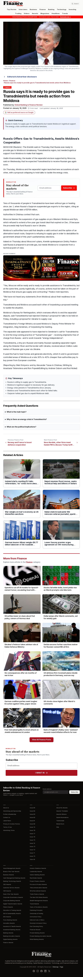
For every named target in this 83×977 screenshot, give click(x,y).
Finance (42, 9)
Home (5, 81)
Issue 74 (32, 843)
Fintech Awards (8, 907)
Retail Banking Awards (37, 939)
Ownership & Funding (36, 913)
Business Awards (8, 875)
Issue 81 (32, 820)
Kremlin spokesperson (53, 241)
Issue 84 (32, 811)
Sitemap (55, 967)
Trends (65, 13)
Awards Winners (61, 814)
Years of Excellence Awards (39, 907)
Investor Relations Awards (38, 868)
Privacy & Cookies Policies (11, 824)
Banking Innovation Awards (11, 936)
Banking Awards (8, 933)
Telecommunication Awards (38, 887)
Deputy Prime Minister (62, 324)
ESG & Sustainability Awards (12, 913)
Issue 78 (32, 830)
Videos (26, 13)
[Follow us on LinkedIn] (45, 971)
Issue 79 (32, 827)
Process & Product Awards (38, 884)
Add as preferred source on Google (20, 112)
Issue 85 (32, 808)
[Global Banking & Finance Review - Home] (22, 3)
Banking (51, 9)
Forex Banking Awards (10, 920)
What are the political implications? (21, 427)
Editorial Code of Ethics (37, 920)
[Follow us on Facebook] (41, 971)
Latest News (7, 820)
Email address (47, 789)
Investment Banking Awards (11, 929)
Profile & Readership (9, 814)
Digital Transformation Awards (12, 904)
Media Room (60, 824)
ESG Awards (7, 916)
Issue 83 (32, 814)
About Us (6, 808)
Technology (61, 9)
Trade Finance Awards (37, 894)
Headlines (56, 13)
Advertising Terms (9, 830)
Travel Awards (34, 904)
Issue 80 (32, 824)
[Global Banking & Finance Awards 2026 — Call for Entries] (41, 268)
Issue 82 (32, 817)
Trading (18, 13)
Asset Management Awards (11, 868)
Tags (61, 967)
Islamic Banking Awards (37, 875)
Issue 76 (32, 837)
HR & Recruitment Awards (38, 891)
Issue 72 (32, 849)
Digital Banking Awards (10, 939)
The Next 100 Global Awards (39, 897)
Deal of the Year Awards (11, 894)
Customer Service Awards (11, 887)
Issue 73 (32, 846)
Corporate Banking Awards (11, 900)
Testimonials (60, 820)
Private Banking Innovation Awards (40, 936)
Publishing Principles (36, 910)
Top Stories (11, 9)
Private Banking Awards (37, 933)
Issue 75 (32, 840)
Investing (72, 9)
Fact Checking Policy (36, 926)
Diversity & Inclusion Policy (38, 923)
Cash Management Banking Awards (14, 878)
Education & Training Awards (12, 910)
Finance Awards (8, 942)
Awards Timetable (62, 811)
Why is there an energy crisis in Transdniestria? (27, 419)
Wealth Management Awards (39, 900)
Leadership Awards (36, 871)
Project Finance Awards (37, 881)
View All (32, 859)
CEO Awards (7, 884)
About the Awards (62, 808)
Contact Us (6, 817)
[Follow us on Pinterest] (34, 971)
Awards (35, 13)
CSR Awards (7, 891)
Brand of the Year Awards (11, 871)
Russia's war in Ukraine (35, 226)
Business (33, 9)
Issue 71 (32, 853)
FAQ (57, 827)
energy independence (52, 338)
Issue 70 (32, 856)
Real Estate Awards (36, 878)
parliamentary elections (43, 237)
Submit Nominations (62, 817)
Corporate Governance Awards (13, 897)
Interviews (23, 9)
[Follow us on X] (49, 971)
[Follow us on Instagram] (38, 971)
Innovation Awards (9, 923)
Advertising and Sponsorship (12, 811)
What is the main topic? (16, 412)
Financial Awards (35, 929)
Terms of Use (7, 827)
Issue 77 (32, 833)
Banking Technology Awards (12, 881)
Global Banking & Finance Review (29, 105)
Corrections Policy (35, 916)
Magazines (44, 13)
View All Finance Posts (41, 740)
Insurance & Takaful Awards (12, 926)
